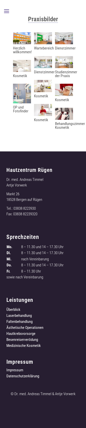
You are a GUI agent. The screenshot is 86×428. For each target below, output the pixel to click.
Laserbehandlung (19, 316)
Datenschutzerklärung (22, 376)
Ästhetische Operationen (24, 328)
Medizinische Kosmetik (23, 346)
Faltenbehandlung (19, 322)
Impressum (14, 370)
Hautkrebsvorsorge (20, 334)
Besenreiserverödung (22, 340)
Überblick (13, 310)
